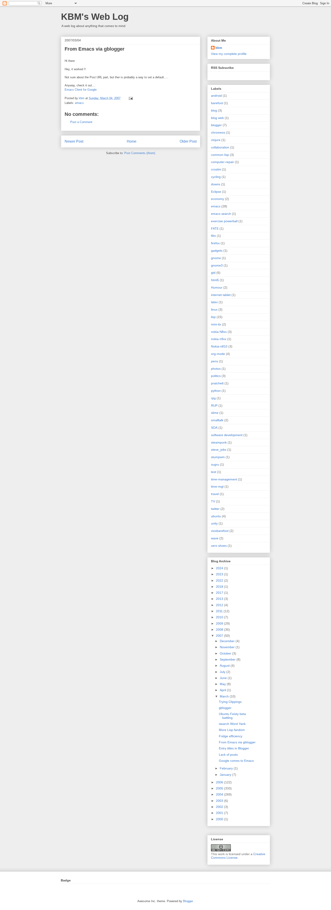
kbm (218, 47)
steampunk (219, 442)
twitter (215, 509)
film (213, 236)
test (213, 472)
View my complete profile (229, 54)
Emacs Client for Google (81, 89)
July (223, 672)
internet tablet (221, 295)
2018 (220, 586)
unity (214, 523)
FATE (215, 228)
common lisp (220, 155)
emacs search (221, 213)
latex (214, 302)
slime (214, 413)
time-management (224, 479)
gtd (213, 272)
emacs (79, 103)
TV (213, 501)
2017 (220, 592)
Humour (216, 287)
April (223, 690)
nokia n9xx (218, 339)
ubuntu (216, 516)
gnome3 (217, 265)
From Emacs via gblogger (237, 742)
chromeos (218, 132)
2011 (220, 611)
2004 (220, 794)
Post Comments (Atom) (139, 153)
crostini (216, 169)
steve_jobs (218, 449)
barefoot (217, 103)
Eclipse (216, 191)
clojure (215, 140)
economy (217, 199)
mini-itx (216, 324)
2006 (220, 782)
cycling (216, 177)
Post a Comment (81, 122)
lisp (213, 317)
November (228, 647)
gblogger (225, 708)
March (225, 696)
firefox (215, 243)
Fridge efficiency (230, 736)
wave (214, 538)
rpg (213, 398)
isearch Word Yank (232, 724)
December (228, 641)
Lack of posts (228, 754)
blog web (217, 118)
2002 (220, 807)
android (216, 95)
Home (131, 141)
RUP (214, 405)
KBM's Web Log (95, 17)
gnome (216, 258)
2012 (220, 605)
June (224, 678)
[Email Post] (130, 98)
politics (216, 376)
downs (215, 184)
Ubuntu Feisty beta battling (232, 715)
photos (216, 368)
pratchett (217, 383)
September (228, 659)
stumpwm (218, 457)
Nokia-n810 (219, 346)
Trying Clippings (230, 702)
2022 (220, 580)
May (223, 684)
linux (214, 309)
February (227, 768)
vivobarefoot (220, 531)
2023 (220, 574)
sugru (215, 464)
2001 (220, 813)
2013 (220, 599)
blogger (216, 125)
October (226, 653)
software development (227, 435)
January (226, 774)
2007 (220, 635)
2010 (220, 617)
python (216, 390)
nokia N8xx (219, 332)
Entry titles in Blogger (234, 748)
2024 (220, 568)
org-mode (218, 354)
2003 (220, 800)
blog (214, 110)
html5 (215, 280)
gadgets (216, 250)
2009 (220, 623)
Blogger (188, 901)
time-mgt (217, 486)
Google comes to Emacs (236, 760)
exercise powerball (224, 221)
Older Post (188, 141)
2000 (220, 819)
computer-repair (222, 162)
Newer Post (74, 141)
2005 (220, 788)
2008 (220, 629)
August (225, 665)
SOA (214, 427)
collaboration (220, 147)
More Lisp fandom (232, 730)
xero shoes (219, 545)
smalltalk (217, 420)
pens (214, 361)
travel (215, 494)
